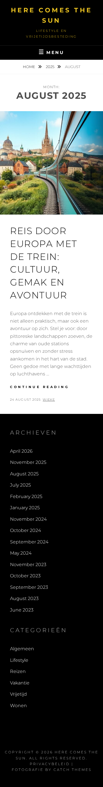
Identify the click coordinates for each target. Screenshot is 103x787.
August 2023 (24, 598)
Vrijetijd (18, 694)
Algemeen (22, 648)
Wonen (18, 705)
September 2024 (29, 542)
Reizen (18, 671)
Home (29, 66)
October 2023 (25, 575)
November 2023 (28, 564)
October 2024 (25, 530)
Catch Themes (73, 769)
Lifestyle (19, 660)
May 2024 (20, 553)
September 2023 (29, 587)
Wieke (49, 400)
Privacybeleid (50, 764)
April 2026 (21, 451)
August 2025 (24, 474)
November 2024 (28, 519)
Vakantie (19, 683)
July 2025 (20, 485)
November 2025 (28, 462)
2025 (50, 66)
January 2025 (25, 507)
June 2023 (21, 610)
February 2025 (26, 496)
